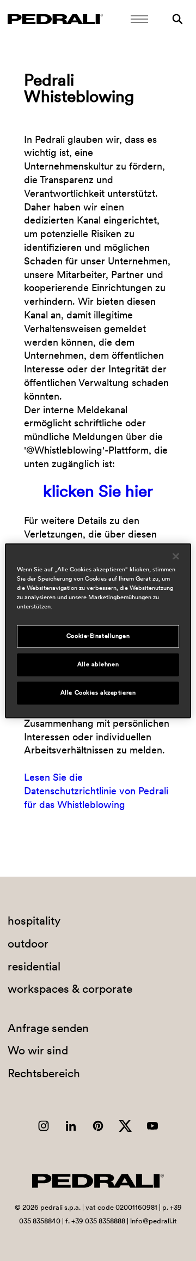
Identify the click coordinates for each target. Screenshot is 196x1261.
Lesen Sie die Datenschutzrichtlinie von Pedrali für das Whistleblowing (96, 791)
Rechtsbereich (44, 1073)
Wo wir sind (38, 1050)
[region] (98, 630)
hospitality (34, 920)
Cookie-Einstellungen (98, 635)
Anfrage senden (48, 1028)
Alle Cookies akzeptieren (98, 692)
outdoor (28, 943)
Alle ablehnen (98, 664)
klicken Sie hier (98, 490)
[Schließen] (176, 556)
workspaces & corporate (70, 988)
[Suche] (177, 19)
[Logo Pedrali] (55, 19)
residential (34, 966)
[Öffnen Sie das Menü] (139, 19)
